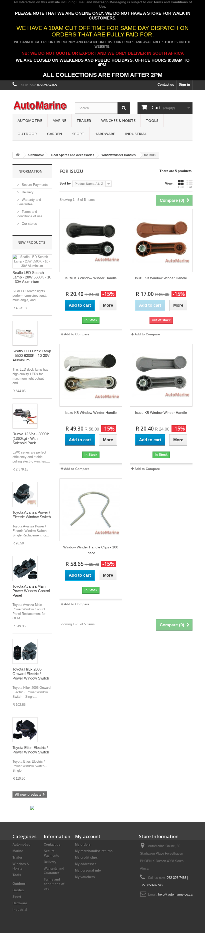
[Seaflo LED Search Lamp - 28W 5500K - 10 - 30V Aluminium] (32, 261)
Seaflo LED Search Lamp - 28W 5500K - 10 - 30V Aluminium (31, 277)
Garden (54, 133)
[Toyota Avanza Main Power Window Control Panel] (25, 568)
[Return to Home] (17, 155)
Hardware (104, 133)
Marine (59, 120)
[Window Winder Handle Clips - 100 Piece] (91, 510)
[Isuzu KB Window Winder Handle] (91, 240)
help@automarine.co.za (175, 894)
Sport (78, 133)
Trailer (83, 120)
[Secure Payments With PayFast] (32, 807)
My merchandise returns (93, 851)
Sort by (65, 183)
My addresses (85, 864)
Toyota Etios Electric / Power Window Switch (30, 749)
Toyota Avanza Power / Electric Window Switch (31, 514)
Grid (181, 187)
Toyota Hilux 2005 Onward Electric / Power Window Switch (30, 673)
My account (87, 836)
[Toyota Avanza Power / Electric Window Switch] (25, 494)
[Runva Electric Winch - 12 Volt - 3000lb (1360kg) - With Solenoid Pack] (25, 416)
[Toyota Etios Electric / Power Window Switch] (25, 729)
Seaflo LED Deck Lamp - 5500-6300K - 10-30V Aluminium (31, 355)
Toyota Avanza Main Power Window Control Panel (31, 590)
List (190, 187)
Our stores (29, 224)
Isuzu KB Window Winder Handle (91, 278)
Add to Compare (76, 334)
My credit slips (86, 857)
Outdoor (27, 133)
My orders (82, 844)
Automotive (30, 120)
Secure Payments (34, 185)
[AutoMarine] (40, 105)
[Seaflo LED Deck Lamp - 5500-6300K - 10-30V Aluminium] (25, 333)
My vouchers (85, 877)
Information (30, 171)
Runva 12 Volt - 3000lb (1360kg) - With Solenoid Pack (30, 438)
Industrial (136, 133)
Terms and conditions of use (54, 884)
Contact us (166, 84)
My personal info (88, 870)
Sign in (184, 84)
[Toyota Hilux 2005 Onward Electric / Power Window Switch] (25, 651)
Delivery (27, 192)
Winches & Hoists (118, 120)
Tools (152, 120)
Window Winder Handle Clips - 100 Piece (90, 550)
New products (31, 242)
